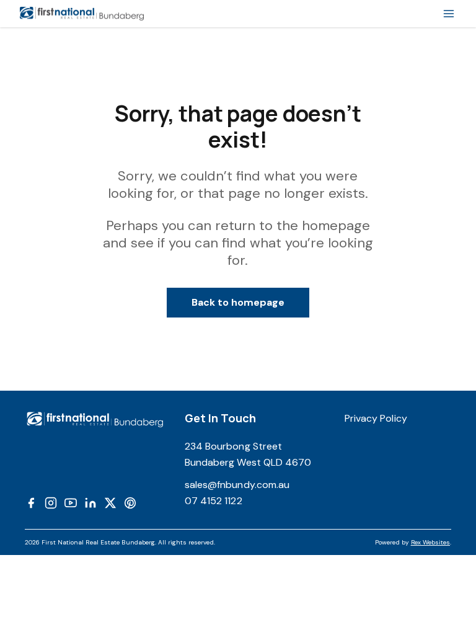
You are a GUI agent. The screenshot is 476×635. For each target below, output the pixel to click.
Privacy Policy (376, 418)
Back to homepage (238, 302)
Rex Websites (430, 542)
